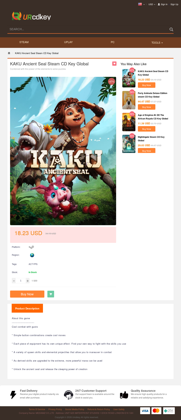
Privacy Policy (55, 409)
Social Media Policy (74, 409)
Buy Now (27, 294)
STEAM (24, 42)
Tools (156, 42)
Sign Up (174, 4)
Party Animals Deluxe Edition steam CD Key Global (152, 94)
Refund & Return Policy (98, 409)
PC (113, 42)
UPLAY (68, 42)
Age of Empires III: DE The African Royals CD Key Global (153, 116)
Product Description (27, 308)
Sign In (164, 4)
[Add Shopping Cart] (50, 294)
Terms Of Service (37, 409)
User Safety (118, 409)
